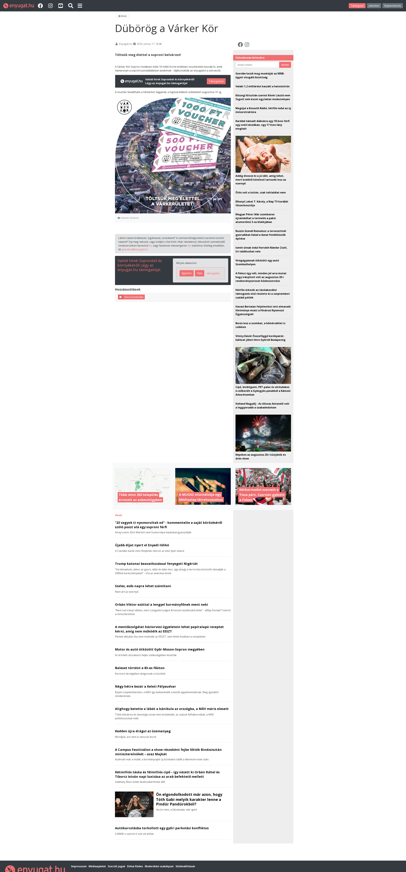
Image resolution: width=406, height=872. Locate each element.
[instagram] (51, 5)
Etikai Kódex (135, 866)
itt (150, 245)
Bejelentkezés (392, 5)
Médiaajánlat (98, 866)
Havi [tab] (199, 273)
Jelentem (374, 5)
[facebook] (41, 5)
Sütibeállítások (185, 866)
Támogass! (357, 5)
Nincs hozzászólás (133, 296)
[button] (80, 5)
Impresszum (79, 866)
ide (189, 245)
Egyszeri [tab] (187, 273)
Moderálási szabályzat (159, 866)
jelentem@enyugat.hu (135, 249)
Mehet (285, 65)
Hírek (124, 16)
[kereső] (70, 5)
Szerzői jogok (117, 866)
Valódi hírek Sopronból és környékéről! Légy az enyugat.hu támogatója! (140, 265)
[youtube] (61, 5)
